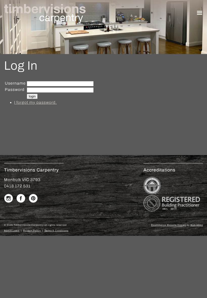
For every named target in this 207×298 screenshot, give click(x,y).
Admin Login (11, 230)
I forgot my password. (35, 102)
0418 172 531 (17, 186)
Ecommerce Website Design (168, 225)
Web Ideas (196, 225)
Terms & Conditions (56, 230)
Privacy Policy (32, 230)
